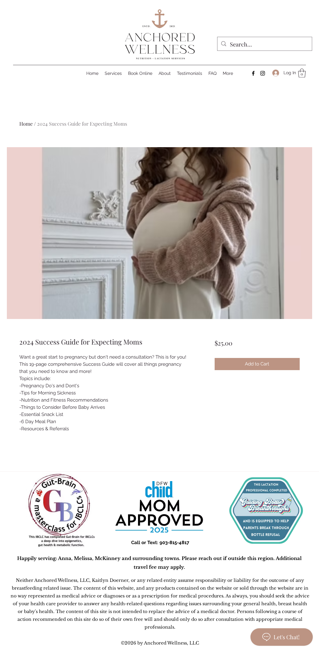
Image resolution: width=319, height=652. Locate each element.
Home (26, 123)
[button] (302, 73)
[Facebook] (253, 73)
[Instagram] (262, 73)
